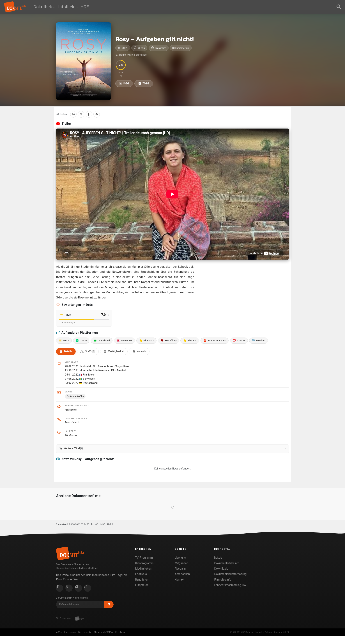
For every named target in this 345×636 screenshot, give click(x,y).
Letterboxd (104, 340)
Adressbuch (182, 574)
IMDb (66, 340)
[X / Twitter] (81, 114)
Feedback (120, 632)
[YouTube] (78, 588)
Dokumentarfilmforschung (230, 574)
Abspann (180, 568)
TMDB (146, 83)
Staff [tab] (89, 351)
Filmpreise (142, 585)
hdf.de (218, 557)
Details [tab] (68, 351)
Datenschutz (84, 632)
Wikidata (260, 340)
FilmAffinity (170, 340)
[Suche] (339, 7)
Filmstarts (148, 340)
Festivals (141, 574)
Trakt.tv (241, 340)
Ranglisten (141, 579)
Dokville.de (221, 568)
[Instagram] (87, 588)
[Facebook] (89, 114)
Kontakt (179, 579)
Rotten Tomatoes (217, 340)
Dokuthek (43, 6)
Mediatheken (143, 568)
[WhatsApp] (73, 114)
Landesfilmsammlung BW (230, 585)
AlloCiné (191, 340)
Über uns (180, 557)
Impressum (70, 632)
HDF (84, 6)
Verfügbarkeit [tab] (116, 351)
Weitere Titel (73, 448)
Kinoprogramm (144, 563)
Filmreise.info (222, 579)
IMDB (126, 83)
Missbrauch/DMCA (103, 632)
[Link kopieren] (96, 114)
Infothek (66, 6)
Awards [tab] (141, 351)
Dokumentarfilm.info (226, 563)
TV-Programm (144, 557)
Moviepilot (126, 340)
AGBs (59, 632)
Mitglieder (181, 563)
